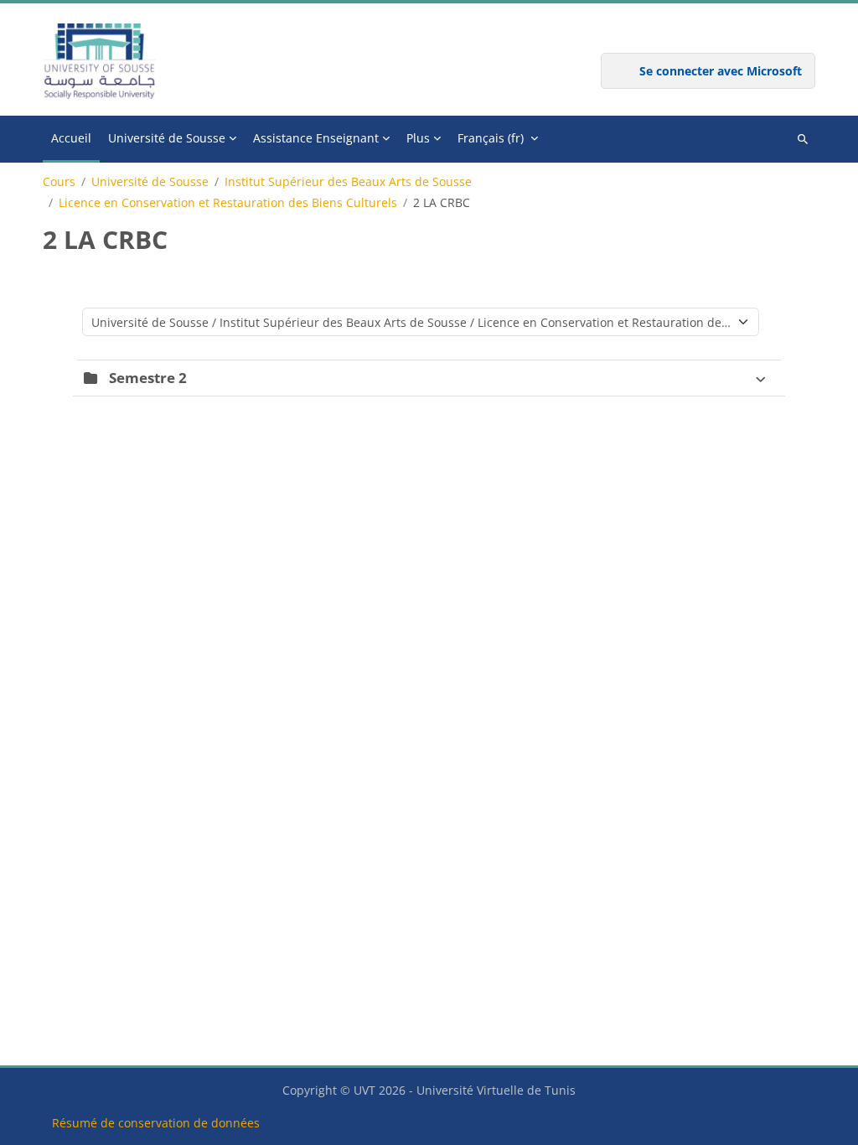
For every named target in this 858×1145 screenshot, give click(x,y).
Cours (59, 181)
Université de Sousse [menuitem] (166, 138)
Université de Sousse (150, 181)
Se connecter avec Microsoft (720, 71)
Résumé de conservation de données (156, 1123)
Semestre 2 (148, 377)
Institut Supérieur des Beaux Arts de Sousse (348, 181)
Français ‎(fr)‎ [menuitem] (490, 138)
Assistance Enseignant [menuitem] (316, 138)
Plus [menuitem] (418, 138)
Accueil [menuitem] (71, 138)
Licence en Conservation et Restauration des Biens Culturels (228, 202)
